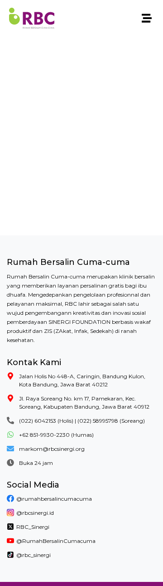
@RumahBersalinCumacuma (56, 540)
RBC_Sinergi (32, 526)
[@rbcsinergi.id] (10, 512)
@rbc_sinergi (33, 555)
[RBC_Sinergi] (10, 526)
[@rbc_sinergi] (10, 554)
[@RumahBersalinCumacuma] (10, 540)
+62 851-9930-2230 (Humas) (56, 434)
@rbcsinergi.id (35, 512)
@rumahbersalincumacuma (54, 498)
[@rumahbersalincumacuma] (10, 498)
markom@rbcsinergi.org (52, 448)
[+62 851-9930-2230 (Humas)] (10, 434)
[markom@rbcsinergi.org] (10, 448)
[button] (146, 18)
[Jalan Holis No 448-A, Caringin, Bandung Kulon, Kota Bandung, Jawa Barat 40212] (10, 376)
